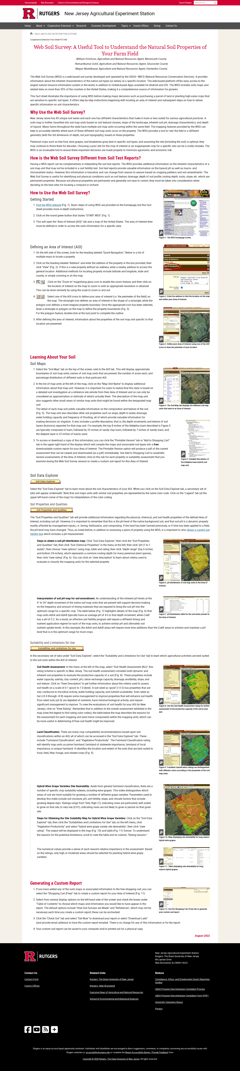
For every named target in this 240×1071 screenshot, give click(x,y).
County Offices (141, 25)
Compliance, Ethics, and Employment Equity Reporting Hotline (182, 981)
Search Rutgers (185, 2)
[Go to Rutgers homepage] (40, 960)
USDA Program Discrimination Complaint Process (180, 989)
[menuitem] (27, 25)
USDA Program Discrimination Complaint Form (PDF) (181, 995)
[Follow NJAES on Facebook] (27, 1029)
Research (81, 25)
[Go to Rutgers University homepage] (41, 13)
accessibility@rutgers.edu (98, 1052)
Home (28, 25)
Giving (157, 25)
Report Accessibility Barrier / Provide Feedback (146, 1052)
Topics (124, 25)
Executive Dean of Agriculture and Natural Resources (116, 992)
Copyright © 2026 (91, 1058)
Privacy (159, 1008)
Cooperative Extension (59, 25)
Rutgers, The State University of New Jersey (112, 979)
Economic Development (103, 25)
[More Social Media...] (54, 1029)
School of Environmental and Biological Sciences (114, 998)
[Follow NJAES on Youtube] (36, 1029)
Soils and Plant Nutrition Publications (56, 33)
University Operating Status (169, 1002)
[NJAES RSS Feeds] (45, 1029)
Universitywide (31, 2)
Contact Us (171, 25)
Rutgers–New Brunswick (102, 985)
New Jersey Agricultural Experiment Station (109, 13)
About (39, 25)
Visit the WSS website (48, 205)
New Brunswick (47, 2)
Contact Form (31, 979)
